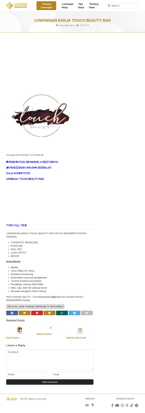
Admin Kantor (44, 334)
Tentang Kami (93, 6)
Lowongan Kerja (67, 6)
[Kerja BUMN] (87, 405)
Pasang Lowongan (46, 6)
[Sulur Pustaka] (92, 405)
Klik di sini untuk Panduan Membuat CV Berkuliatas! (35, 306)
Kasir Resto (12, 337)
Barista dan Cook (76, 337)
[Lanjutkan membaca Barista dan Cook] (80, 329)
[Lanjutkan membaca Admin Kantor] (49, 327)
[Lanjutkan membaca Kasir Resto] (19, 329)
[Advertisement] (49, 60)
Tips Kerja (81, 6)
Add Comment (49, 382)
